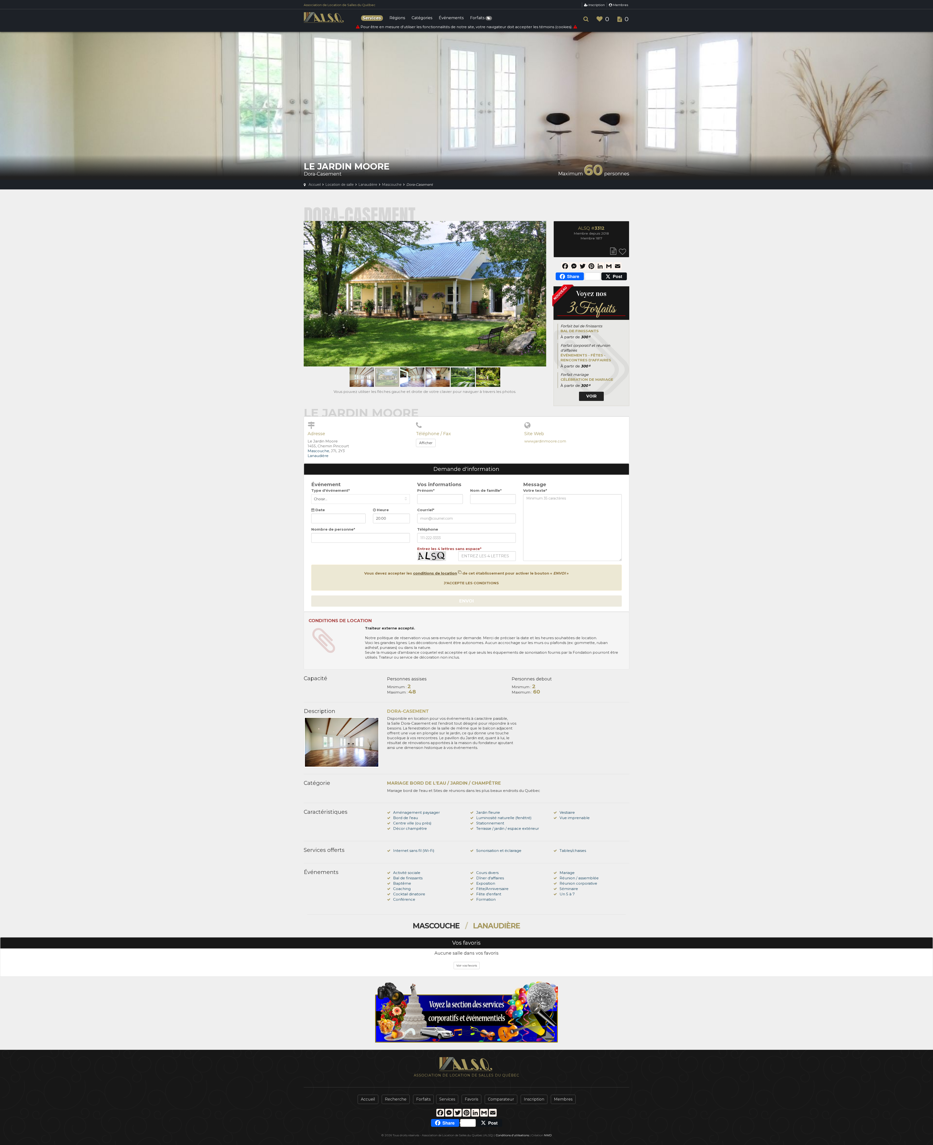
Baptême (402, 883)
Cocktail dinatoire (409, 894)
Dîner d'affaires (490, 878)
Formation (486, 899)
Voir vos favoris (466, 965)
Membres (620, 5)
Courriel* (425, 510)
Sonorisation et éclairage (498, 850)
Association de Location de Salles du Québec (339, 5)
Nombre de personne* (333, 529)
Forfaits (477, 18)
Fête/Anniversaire (492, 888)
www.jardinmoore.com (545, 441)
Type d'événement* (330, 490)
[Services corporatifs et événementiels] (466, 1012)
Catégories (422, 18)
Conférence (404, 899)
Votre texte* (535, 490)
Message (534, 484)
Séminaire (569, 888)
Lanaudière (318, 455)
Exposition (485, 883)
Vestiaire (567, 812)
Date (319, 510)
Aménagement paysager (416, 812)
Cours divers (487, 872)
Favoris (471, 1099)
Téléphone (427, 529)
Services (447, 1099)
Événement (326, 484)
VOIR (591, 396)
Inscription (596, 5)
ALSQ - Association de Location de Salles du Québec (324, 17)
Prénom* (426, 490)
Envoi (466, 601)
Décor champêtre (410, 828)
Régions (397, 18)
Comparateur (501, 1099)
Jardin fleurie (488, 812)
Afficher (425, 443)
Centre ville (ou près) (412, 823)
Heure (382, 510)
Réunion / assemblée (579, 878)
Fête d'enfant (488, 894)
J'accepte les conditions (471, 583)
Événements (451, 18)
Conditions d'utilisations (512, 1135)
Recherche (395, 1099)
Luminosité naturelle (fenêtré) (504, 817)
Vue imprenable (575, 817)
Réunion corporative (578, 883)
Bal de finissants (408, 878)
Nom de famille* (486, 490)
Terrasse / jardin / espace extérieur (507, 828)
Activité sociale (406, 872)
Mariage (567, 872)
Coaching (402, 888)
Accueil (368, 1099)
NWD (548, 1135)
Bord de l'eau (405, 817)
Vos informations (439, 484)
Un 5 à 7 (567, 894)
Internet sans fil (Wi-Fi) (413, 850)
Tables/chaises (573, 850)
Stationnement (490, 823)
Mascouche (318, 451)
